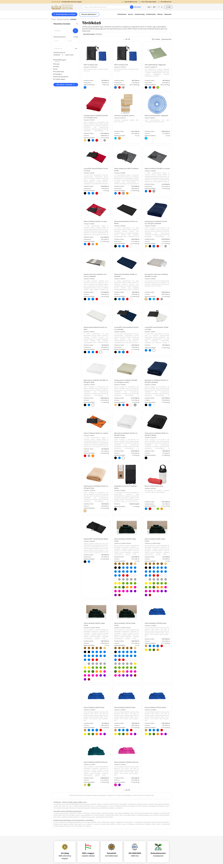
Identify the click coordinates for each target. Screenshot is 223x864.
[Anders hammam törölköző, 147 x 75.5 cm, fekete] (85, 299)
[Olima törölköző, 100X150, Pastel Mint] (119, 587)
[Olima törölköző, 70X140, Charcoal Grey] (115, 663)
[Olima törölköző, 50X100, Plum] (104, 675)
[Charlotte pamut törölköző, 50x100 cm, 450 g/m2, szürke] (104, 140)
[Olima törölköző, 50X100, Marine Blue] (93, 656)
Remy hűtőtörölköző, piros (154, 486)
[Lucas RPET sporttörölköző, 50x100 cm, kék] (119, 352)
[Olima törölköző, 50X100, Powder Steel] (104, 663)
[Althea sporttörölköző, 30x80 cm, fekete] (115, 299)
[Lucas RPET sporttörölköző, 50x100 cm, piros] (127, 352)
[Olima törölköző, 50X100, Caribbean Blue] (100, 652)
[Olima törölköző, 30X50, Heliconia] (150, 591)
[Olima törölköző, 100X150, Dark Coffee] (119, 563)
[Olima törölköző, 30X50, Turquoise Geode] (165, 571)
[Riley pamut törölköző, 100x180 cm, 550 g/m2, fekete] (85, 405)
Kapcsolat (167, 14)
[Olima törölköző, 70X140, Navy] (123, 656)
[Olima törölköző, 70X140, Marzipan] (123, 648)
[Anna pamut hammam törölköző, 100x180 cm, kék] (150, 299)
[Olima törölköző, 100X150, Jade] (135, 583)
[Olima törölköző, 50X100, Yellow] (89, 667)
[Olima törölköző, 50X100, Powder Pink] (96, 675)
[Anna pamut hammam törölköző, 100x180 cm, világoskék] (154, 299)
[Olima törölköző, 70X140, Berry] (123, 675)
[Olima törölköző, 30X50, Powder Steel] (165, 579)
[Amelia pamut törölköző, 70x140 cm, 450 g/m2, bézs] (146, 246)
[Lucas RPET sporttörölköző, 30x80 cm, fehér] (154, 350)
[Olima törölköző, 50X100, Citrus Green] (96, 667)
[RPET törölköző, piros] (119, 87)
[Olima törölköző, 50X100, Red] (96, 659)
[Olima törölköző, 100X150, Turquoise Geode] (135, 571)
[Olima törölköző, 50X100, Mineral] (100, 663)
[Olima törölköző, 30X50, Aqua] (154, 567)
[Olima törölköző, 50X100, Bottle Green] (93, 667)
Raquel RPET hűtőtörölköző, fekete (96, 539)
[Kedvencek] (158, 7)
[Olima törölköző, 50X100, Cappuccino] (85, 648)
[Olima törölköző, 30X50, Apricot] (157, 587)
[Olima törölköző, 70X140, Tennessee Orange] (135, 656)
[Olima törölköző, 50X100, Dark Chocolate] (100, 648)
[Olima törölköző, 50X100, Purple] (85, 679)
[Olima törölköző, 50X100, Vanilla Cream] (104, 659)
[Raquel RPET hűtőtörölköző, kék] (89, 561)
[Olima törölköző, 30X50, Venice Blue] (150, 575)
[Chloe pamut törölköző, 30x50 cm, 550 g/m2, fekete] (146, 458)
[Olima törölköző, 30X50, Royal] (161, 571)
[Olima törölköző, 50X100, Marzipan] (93, 648)
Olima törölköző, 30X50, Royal (94, 707)
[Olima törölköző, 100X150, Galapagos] (131, 583)
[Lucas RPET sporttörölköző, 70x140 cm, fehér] (100, 193)
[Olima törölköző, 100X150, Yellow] (119, 583)
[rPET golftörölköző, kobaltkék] (150, 87)
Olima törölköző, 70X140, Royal (155, 707)
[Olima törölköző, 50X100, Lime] (89, 656)
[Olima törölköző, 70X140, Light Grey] (123, 663)
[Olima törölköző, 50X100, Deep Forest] (93, 671)
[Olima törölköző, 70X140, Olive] (127, 648)
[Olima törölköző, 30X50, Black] (146, 567)
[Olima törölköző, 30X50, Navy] (157, 571)
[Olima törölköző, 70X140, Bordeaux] (135, 675)
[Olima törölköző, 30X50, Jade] (165, 583)
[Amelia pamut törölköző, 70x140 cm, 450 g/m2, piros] (157, 246)
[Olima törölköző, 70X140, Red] (123, 659)
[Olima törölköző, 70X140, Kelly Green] (131, 667)
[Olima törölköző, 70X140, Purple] (131, 675)
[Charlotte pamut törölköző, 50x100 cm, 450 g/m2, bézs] (85, 140)
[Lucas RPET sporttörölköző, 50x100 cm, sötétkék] (123, 352)
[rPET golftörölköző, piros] (154, 87)
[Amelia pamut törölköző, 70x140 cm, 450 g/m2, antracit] (150, 246)
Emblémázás (151, 14)
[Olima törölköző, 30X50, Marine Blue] (154, 571)
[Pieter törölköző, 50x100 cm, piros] (89, 244)
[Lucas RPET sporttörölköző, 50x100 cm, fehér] (131, 352)
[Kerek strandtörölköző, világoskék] (146, 138)
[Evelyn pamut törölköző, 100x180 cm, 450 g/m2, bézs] (115, 405)
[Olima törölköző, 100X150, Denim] (135, 567)
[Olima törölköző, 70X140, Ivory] (127, 659)
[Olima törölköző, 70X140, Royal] (127, 656)
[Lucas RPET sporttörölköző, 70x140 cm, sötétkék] (93, 193)
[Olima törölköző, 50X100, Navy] (96, 656)
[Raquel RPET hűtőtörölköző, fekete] (85, 561)
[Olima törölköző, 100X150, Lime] (119, 571)
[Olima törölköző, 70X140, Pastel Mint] (135, 667)
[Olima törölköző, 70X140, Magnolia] (115, 675)
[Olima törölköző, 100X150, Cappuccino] (115, 563)
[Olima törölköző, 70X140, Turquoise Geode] (131, 656)
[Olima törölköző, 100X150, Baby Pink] (135, 587)
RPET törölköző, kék (91, 65)
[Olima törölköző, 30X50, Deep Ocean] (146, 571)
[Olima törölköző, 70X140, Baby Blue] (123, 652)
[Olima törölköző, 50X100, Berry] (100, 675)
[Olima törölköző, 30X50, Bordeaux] (150, 595)
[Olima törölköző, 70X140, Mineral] (127, 663)
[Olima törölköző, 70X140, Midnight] (115, 652)
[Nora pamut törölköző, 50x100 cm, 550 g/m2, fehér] (154, 405)
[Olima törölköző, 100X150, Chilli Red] (123, 575)
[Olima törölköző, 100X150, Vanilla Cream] (135, 575)
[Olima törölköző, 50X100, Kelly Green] (85, 671)
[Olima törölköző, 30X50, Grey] (154, 579)
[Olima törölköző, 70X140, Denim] (131, 652)
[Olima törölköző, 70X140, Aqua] (119, 652)
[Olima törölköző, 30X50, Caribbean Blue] (161, 567)
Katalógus (58, 74)
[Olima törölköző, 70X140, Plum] (127, 675)
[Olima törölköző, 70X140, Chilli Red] (119, 659)
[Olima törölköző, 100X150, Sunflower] (115, 583)
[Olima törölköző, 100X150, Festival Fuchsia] (115, 591)
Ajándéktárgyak (60, 60)
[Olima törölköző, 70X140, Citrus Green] (119, 667)
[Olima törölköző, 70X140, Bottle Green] (115, 667)
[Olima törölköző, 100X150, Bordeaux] (119, 595)
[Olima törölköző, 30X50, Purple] (146, 595)
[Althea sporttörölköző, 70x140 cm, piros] (127, 246)
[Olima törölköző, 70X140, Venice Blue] (115, 659)
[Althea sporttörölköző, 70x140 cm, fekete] (115, 246)
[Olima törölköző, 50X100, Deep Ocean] (85, 656)
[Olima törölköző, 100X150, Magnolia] (123, 591)
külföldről (56, 55)
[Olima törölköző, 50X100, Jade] (104, 667)
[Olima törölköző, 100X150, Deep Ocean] (115, 571)
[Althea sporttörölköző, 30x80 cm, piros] (127, 299)
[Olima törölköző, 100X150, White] (115, 579)
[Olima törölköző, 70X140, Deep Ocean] (135, 652)
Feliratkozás (122, 14)
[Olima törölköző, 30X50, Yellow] (150, 583)
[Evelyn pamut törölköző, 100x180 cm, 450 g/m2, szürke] (135, 405)
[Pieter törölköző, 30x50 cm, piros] (85, 456)
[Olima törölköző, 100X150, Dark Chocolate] (131, 563)
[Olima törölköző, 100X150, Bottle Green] (123, 583)
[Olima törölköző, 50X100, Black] (85, 652)
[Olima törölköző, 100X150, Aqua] (123, 567)
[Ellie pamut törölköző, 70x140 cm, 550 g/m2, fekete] (115, 458)
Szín (56, 69)
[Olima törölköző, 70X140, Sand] (135, 648)
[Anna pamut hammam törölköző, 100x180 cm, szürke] (161, 299)
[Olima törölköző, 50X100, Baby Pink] (104, 671)
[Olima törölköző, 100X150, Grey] (123, 579)
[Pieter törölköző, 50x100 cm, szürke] (93, 244)
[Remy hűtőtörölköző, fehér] (154, 508)
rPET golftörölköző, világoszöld (155, 65)
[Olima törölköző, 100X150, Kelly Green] (115, 587)
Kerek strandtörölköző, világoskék (156, 115)
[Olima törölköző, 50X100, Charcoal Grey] (89, 663)
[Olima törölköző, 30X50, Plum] (165, 591)
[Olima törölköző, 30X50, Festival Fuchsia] (146, 591)
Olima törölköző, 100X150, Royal (155, 623)
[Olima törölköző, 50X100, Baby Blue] (96, 652)
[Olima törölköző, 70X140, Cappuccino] (115, 648)
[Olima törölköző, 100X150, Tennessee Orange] (115, 575)
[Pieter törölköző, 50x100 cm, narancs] (96, 244)
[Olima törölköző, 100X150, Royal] (131, 571)
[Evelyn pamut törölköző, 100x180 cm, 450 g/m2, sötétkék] (123, 405)
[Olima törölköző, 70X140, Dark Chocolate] (131, 648)
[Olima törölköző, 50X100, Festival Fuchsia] (85, 675)
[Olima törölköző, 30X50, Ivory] (161, 575)
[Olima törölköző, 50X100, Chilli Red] (93, 659)
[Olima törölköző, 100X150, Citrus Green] (127, 583)
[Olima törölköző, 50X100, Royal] (100, 656)
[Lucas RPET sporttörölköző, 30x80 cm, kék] (146, 350)
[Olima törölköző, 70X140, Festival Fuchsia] (131, 671)
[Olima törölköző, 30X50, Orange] (161, 587)
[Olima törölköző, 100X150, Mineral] (131, 579)
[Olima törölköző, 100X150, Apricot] (127, 587)
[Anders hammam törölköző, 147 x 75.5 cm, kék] (89, 299)
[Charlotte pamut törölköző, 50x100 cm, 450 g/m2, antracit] (89, 140)
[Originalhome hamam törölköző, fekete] (115, 509)
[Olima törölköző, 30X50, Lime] (150, 571)
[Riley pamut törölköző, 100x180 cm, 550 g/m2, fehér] (93, 405)
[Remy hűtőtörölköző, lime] (157, 508)
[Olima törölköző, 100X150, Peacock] (89, 785)
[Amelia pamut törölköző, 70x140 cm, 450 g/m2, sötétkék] (154, 246)
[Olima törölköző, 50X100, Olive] (96, 648)
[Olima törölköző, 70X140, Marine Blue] (119, 656)
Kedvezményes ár (59, 37)
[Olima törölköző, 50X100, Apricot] (96, 671)
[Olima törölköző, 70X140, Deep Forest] (115, 671)
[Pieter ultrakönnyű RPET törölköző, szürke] (123, 193)
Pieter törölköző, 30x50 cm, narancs (96, 433)
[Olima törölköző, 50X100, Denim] (104, 652)
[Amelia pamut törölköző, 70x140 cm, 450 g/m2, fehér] (161, 246)
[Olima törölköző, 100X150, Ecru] (85, 785)
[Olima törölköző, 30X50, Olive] (157, 563)
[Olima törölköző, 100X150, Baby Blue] (127, 567)
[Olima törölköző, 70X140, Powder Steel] (131, 663)
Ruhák (57, 64)
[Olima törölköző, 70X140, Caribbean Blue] (127, 652)
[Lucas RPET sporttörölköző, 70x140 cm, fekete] (85, 193)
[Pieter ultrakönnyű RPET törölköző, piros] (119, 193)
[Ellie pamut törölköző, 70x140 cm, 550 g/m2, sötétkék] (119, 458)
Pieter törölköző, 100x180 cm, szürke (157, 168)
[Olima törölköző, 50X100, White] (85, 663)
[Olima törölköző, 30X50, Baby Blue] (157, 567)
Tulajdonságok (60, 79)
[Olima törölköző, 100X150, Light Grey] (127, 579)
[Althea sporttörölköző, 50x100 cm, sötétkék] (93, 352)
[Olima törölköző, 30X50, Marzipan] (154, 563)
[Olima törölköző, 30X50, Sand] (165, 563)
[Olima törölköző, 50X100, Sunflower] (85, 667)
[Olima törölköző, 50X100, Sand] (104, 648)
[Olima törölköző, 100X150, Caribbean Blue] (131, 567)
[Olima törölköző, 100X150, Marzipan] (123, 563)
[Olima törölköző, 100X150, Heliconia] (119, 591)
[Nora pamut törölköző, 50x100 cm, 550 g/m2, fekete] (146, 405)
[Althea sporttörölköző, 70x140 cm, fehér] (131, 246)
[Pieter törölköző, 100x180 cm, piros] (150, 191)
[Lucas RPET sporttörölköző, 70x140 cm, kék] (89, 193)
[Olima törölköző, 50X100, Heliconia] (89, 675)
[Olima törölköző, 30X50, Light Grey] (157, 579)
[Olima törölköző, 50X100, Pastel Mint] (89, 671)
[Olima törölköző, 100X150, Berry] (131, 591)
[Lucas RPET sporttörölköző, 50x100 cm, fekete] (115, 352)
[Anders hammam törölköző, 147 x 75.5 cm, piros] (96, 299)
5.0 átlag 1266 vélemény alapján (72, 2)
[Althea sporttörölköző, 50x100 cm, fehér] (100, 352)
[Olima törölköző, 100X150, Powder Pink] (127, 591)
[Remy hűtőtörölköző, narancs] (161, 508)
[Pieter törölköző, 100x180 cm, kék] (146, 191)
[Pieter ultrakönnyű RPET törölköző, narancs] (127, 193)
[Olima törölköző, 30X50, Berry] (161, 591)
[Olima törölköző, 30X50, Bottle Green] (154, 583)
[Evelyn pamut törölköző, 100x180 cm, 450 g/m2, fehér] (131, 405)
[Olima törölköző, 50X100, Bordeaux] (89, 679)
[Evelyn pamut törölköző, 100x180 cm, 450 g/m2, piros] (127, 405)
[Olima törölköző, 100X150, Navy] (127, 571)
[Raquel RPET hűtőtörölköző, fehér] (93, 561)
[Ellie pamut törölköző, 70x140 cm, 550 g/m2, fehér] (123, 458)
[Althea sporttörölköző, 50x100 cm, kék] (89, 352)
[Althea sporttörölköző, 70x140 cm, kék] (119, 246)
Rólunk (160, 14)
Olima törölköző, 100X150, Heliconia (126, 762)
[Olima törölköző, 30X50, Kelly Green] (146, 587)
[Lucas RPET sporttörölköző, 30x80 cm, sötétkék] (150, 350)
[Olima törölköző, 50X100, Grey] (93, 663)
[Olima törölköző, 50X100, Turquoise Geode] (104, 656)
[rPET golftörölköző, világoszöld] (157, 87)
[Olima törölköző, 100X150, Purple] (115, 595)
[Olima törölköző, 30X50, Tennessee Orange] (146, 575)
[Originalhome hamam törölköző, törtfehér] (119, 509)
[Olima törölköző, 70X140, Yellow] (146, 734)
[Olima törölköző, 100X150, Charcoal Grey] (119, 579)
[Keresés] (131, 7)
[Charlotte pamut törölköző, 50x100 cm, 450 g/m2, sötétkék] (93, 140)
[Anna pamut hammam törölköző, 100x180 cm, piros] (157, 299)
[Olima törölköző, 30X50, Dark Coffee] (150, 563)
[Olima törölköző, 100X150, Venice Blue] (119, 575)
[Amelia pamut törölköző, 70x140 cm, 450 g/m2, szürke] (165, 246)
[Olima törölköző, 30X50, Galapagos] (161, 583)
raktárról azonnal (59, 52)
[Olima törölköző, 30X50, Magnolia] (154, 591)
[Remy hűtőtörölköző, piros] (150, 508)
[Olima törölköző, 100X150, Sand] (135, 563)
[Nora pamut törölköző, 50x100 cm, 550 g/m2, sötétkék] (150, 405)
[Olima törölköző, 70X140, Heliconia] (135, 671)
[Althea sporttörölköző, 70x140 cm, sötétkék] (123, 246)
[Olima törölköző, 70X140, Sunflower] (135, 663)
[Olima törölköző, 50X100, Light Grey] (96, 663)
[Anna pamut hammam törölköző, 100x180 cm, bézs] (146, 299)
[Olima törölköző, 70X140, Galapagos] (123, 667)
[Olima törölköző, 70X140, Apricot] (119, 671)
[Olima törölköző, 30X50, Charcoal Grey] (150, 579)
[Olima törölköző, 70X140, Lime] (115, 656)
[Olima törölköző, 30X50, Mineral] (161, 579)
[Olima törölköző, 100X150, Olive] (127, 563)
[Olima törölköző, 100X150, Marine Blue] (123, 571)
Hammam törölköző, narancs (124, 115)
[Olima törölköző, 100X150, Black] (115, 567)
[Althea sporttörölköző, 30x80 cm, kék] (119, 299)
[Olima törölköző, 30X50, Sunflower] (146, 583)
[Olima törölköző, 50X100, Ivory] (100, 659)
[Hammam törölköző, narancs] (119, 138)
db (169, 7)
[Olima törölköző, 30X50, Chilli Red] (154, 575)
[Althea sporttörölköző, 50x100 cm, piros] (96, 352)
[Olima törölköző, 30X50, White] (146, 579)
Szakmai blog (140, 14)
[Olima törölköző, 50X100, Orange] (100, 671)
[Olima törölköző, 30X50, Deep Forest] (154, 587)
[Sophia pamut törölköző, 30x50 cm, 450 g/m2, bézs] (85, 511)
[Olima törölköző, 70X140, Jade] (127, 667)
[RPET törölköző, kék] (85, 87)
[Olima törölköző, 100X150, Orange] (131, 587)
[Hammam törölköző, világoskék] (115, 138)
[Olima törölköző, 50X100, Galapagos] (100, 667)
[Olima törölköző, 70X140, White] (135, 659)
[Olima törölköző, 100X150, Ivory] (131, 575)
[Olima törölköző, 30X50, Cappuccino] (146, 563)
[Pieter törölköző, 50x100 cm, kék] (85, 244)
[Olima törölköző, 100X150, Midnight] (119, 567)
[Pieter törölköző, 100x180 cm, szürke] (154, 191)
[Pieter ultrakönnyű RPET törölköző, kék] (115, 193)
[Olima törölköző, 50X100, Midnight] (89, 652)
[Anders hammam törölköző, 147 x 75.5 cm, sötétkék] (93, 299)
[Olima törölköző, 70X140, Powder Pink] (119, 675)
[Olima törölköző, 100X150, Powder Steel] (135, 579)
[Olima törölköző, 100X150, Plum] (135, 591)
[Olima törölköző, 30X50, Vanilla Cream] (165, 575)
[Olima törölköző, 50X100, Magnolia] (93, 675)
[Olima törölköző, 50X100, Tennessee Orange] (85, 659)
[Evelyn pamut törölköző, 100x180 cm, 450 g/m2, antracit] (119, 405)
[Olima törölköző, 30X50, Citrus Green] (157, 583)
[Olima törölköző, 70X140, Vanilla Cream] (131, 659)
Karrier (130, 14)
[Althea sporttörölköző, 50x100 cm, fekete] (85, 352)
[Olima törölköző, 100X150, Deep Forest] (123, 587)
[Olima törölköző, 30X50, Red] (157, 575)
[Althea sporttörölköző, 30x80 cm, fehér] (131, 299)
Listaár (76, 37)
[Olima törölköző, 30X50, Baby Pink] (165, 587)
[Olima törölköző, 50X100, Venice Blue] (89, 659)
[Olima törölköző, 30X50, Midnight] (150, 567)
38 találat (137, 7)
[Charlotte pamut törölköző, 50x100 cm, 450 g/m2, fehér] (100, 140)
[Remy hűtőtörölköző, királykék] (146, 508)
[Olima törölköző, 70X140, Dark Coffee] (119, 648)
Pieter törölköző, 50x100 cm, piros (95, 221)
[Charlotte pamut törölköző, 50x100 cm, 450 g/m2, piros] (96, 140)
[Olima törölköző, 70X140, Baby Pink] (127, 671)
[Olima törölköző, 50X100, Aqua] (93, 652)
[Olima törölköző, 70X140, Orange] (123, 671)
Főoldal (54, 19)
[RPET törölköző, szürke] (123, 87)
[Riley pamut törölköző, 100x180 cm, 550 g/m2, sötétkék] (89, 405)
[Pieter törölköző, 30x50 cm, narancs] (93, 456)
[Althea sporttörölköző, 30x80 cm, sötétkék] (123, 299)
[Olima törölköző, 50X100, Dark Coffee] (89, 648)
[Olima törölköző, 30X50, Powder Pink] (157, 591)
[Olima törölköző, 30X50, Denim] (165, 567)
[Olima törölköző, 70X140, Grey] (119, 663)
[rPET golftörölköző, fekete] (146, 87)
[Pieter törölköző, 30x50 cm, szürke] (89, 456)
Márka (57, 66)
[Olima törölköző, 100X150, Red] (127, 575)
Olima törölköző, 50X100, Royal (124, 707)
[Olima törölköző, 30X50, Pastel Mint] (150, 587)
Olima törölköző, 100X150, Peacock (95, 762)
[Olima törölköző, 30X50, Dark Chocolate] (161, 563)
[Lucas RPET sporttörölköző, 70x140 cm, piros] (96, 193)
